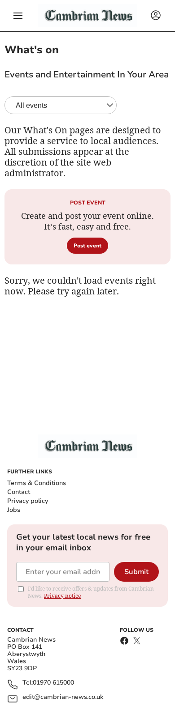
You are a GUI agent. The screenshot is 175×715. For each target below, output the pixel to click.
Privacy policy (27, 501)
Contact (18, 492)
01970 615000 (53, 683)
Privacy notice (62, 595)
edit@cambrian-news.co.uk (62, 697)
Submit (136, 572)
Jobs (13, 510)
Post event (87, 245)
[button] (18, 15)
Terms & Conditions (36, 483)
